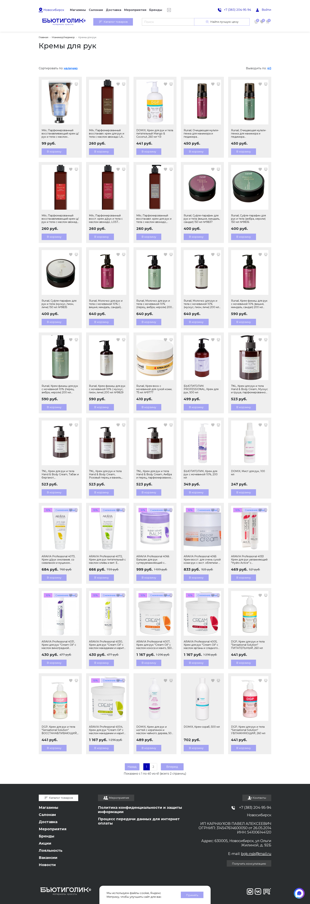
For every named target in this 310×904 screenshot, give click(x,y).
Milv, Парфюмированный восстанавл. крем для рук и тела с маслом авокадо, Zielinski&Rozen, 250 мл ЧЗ (154, 219)
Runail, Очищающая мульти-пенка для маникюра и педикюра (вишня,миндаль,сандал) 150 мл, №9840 (202, 133)
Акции (45, 843)
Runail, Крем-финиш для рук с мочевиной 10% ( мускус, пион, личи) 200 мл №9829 (107, 389)
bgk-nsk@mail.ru (256, 854)
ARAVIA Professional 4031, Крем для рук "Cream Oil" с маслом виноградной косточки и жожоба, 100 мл (59, 645)
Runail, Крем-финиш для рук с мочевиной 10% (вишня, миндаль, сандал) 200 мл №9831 (249, 304)
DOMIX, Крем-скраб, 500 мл (202, 726)
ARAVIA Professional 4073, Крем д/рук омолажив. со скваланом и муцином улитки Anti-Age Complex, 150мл (58, 559)
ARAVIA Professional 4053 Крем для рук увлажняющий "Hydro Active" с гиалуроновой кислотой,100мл (249, 559)
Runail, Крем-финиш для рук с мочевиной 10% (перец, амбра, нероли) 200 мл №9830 (60, 389)
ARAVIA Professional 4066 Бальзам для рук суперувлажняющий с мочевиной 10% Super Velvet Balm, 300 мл (154, 559)
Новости (47, 865)
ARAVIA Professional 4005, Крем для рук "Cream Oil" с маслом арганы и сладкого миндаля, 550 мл (201, 645)
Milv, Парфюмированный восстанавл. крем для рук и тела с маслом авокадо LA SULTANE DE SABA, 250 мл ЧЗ (106, 133)
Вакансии (48, 857)
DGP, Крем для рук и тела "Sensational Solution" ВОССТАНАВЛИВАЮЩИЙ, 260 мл (59, 730)
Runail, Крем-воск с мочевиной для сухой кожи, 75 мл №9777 (154, 389)
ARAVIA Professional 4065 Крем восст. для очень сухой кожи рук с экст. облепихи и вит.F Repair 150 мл (202, 559)
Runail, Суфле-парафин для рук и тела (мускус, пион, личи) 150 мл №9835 (59, 304)
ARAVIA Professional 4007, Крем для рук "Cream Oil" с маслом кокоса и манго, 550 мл (154, 645)
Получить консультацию (249, 863)
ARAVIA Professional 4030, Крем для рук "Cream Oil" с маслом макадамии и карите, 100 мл (107, 645)
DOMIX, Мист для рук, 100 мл (248, 473)
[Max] (299, 893)
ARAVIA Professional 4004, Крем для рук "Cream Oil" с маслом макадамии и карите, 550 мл (107, 730)
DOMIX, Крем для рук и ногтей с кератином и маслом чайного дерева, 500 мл (154, 730)
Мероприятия (53, 829)
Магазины (48, 807)
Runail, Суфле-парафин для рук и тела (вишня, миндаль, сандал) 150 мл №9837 (202, 219)
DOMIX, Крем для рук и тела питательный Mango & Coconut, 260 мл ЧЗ (154, 133)
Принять (192, 895)
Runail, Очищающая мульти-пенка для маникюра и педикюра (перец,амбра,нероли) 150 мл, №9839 (248, 133)
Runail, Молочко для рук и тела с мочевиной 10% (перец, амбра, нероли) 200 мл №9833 (154, 304)
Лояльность (50, 850)
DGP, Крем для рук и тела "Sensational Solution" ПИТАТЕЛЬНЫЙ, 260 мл (248, 645)
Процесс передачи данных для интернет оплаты (139, 821)
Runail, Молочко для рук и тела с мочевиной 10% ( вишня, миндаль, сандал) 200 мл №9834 (106, 304)
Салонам (47, 815)
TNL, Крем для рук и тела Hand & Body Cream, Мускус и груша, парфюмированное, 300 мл (249, 389)
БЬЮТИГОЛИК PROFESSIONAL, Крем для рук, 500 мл (201, 389)
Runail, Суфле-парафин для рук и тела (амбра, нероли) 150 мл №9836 (248, 219)
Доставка (48, 822)
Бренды (46, 836)
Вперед (172, 766)
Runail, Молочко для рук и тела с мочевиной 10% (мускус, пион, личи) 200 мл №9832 (201, 304)
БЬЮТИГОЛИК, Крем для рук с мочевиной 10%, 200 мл (201, 474)
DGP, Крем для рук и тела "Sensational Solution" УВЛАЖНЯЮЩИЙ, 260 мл (248, 730)
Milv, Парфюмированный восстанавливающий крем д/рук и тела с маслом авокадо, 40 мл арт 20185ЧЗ (60, 133)
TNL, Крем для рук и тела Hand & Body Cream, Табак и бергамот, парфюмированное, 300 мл (60, 474)
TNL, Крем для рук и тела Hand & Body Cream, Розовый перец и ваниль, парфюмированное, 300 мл (106, 474)
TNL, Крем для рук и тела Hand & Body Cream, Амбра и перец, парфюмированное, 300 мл (154, 474)
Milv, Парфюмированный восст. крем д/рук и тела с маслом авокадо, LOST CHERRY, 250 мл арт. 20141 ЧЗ (106, 219)
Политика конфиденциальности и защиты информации (140, 809)
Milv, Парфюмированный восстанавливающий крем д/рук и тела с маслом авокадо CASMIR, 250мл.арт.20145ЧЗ (60, 219)
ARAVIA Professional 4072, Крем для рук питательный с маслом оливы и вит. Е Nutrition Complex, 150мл (107, 559)
